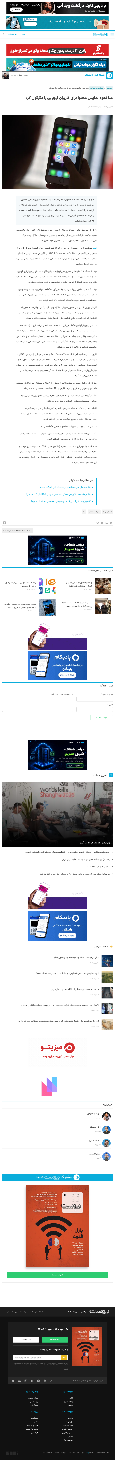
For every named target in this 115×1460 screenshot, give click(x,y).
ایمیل (111, 704)
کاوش (70, 1405)
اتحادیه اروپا (107, 511)
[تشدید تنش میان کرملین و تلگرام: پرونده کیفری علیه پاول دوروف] (103, 613)
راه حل (70, 1436)
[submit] (64, 1357)
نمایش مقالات (26, 1339)
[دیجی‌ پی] (57, 8)
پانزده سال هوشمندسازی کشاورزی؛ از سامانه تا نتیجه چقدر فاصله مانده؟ (67, 973)
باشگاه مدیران (68, 1425)
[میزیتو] (57, 1052)
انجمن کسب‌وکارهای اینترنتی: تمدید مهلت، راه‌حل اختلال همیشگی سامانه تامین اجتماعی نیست (67, 852)
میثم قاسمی (95, 1154)
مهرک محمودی (94, 1114)
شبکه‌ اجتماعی (94, 511)
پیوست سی (34, 1401)
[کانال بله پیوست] (57, 22)
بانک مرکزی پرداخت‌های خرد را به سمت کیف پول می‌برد (85, 859)
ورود (23, 34)
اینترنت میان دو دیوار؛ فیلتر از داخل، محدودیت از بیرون (75, 989)
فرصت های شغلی (32, 1429)
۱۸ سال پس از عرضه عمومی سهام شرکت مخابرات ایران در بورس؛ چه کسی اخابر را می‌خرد (60, 1005)
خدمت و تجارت (67, 1429)
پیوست (109, 88)
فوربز (94, 248)
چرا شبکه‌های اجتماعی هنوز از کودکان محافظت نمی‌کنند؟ (79, 584)
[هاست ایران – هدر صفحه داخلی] (57, 64)
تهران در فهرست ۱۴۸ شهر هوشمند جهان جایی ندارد (76, 957)
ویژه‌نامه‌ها (34, 1418)
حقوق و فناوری (67, 1432)
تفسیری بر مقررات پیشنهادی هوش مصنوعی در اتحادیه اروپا (61, 501)
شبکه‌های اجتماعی (94, 75)
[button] (112, 34)
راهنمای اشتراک (32, 1425)
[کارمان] (57, 1084)
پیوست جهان (68, 1440)
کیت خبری (34, 1432)
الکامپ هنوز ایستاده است (98, 867)
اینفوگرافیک (34, 1405)
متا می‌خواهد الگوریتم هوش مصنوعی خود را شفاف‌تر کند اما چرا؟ (58, 494)
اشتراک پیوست (57, 1275)
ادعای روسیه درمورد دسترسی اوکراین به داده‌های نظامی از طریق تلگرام (20, 606)
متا (84, 511)
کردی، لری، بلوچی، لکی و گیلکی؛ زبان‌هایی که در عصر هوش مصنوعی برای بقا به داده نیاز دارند (59, 1021)
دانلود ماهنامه (55, 1339)
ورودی (70, 1418)
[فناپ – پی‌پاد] (57, 665)
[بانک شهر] (57, 50)
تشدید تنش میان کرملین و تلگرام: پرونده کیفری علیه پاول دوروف (77, 604)
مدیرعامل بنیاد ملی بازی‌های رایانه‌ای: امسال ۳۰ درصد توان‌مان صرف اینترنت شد (75, 874)
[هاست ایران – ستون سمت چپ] (57, 550)
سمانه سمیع (95, 1140)
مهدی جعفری (19, 75)
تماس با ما (34, 1421)
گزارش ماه (69, 1421)
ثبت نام (11, 34)
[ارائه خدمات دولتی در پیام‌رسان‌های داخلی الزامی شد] (47, 593)
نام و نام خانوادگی (106, 694)
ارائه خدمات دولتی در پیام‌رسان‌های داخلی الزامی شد (20, 584)
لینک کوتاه (11, 530)
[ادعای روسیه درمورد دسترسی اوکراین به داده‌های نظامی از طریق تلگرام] (47, 615)
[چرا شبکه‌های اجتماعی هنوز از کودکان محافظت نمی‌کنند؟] (103, 593)
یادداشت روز (68, 1401)
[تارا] (57, 635)
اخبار (71, 1398)
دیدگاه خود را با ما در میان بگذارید (61, 694)
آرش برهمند (95, 1127)
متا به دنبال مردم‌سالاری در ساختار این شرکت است (65, 487)
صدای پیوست (33, 1398)
